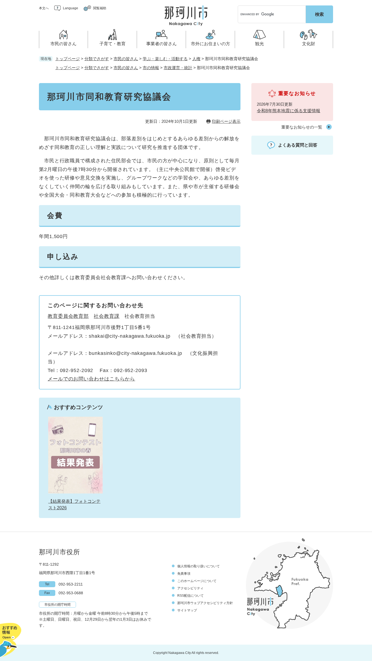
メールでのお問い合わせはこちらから (91, 379)
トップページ (67, 58)
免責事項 (183, 573)
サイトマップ (187, 610)
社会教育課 (107, 316)
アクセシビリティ (190, 588)
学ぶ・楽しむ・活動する (165, 58)
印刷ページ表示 (226, 121)
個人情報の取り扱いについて (198, 566)
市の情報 (151, 67)
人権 (196, 58)
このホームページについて (197, 581)
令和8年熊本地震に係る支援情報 (288, 110)
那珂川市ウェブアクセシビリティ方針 (205, 603)
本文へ (44, 8)
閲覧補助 (99, 8)
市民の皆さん (126, 58)
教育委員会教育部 (68, 316)
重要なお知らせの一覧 (301, 127)
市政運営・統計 (178, 67)
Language (70, 8)
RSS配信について (190, 596)
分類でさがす (96, 58)
